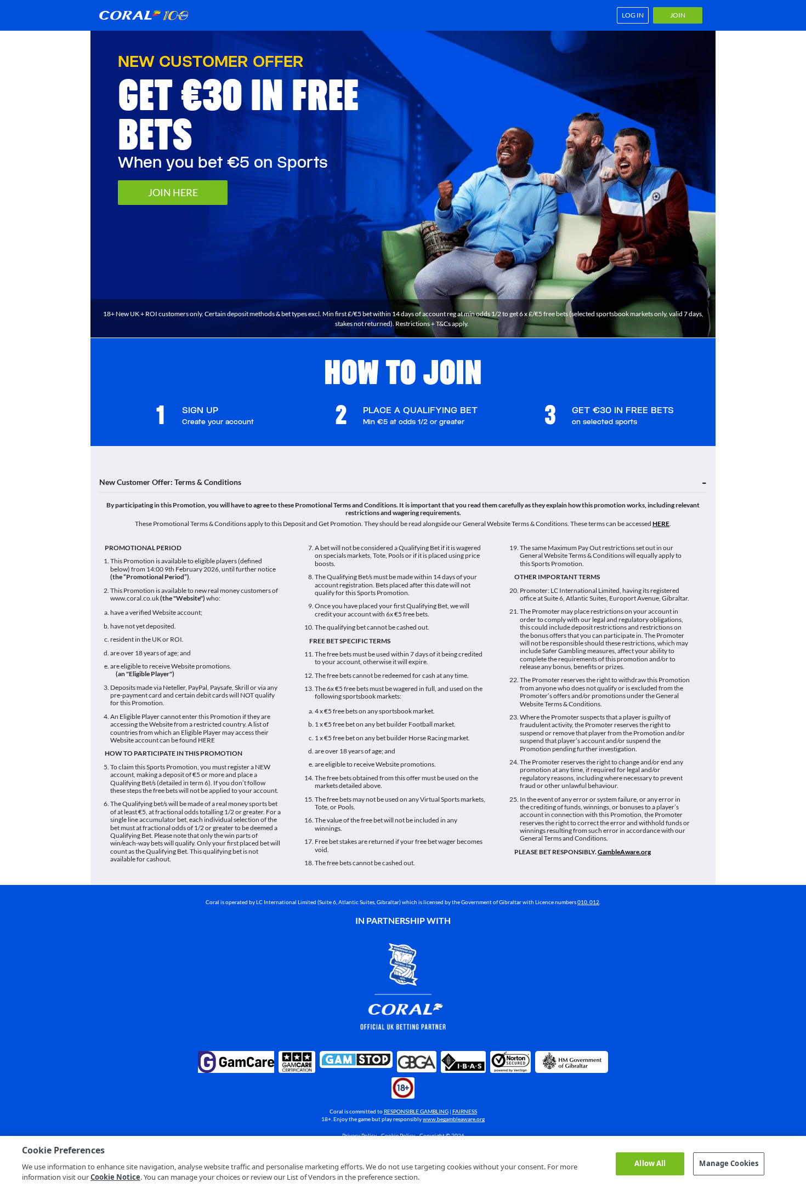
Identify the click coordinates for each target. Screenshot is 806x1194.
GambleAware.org (624, 852)
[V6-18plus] (403, 1088)
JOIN (677, 15)
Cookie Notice (115, 1177)
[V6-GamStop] (356, 1059)
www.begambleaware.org (454, 1119)
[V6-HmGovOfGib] (571, 1062)
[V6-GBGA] (416, 1062)
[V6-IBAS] (463, 1062)
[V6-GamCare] (236, 1062)
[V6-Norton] (510, 1062)
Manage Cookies (728, 1163)
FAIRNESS (464, 1111)
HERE (660, 523)
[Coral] (147, 15)
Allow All (650, 1163)
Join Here (173, 192)
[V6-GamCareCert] (297, 1062)
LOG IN (633, 15)
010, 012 (588, 902)
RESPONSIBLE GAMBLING (416, 1111)
